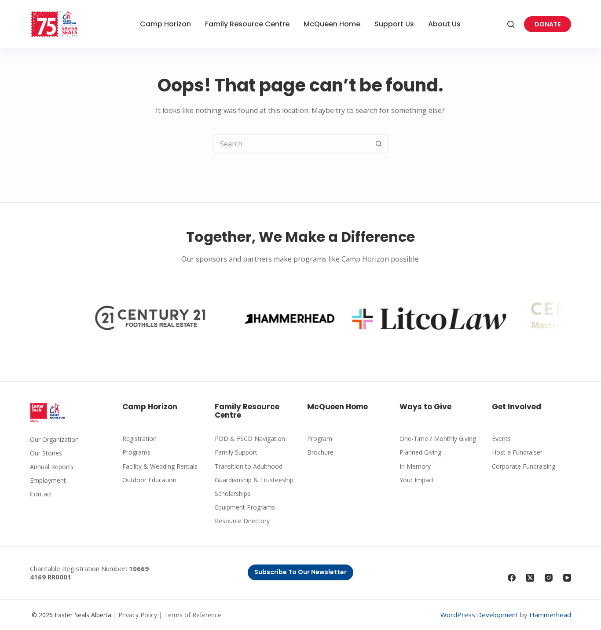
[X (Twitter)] (530, 578)
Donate (548, 24)
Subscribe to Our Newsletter (300, 572)
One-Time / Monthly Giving (437, 438)
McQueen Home (332, 24)
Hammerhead (550, 614)
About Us (444, 24)
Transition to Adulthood (248, 466)
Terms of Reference (192, 615)
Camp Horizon (165, 24)
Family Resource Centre (247, 24)
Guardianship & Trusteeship (254, 480)
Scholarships (232, 493)
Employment (48, 480)
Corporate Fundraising (523, 466)
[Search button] (379, 144)
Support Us (394, 24)
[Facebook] (512, 578)
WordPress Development (479, 614)
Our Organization (54, 439)
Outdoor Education (149, 480)
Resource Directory (242, 521)
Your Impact (416, 480)
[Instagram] (549, 578)
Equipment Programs (245, 507)
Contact (41, 494)
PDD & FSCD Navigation (250, 438)
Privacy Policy (137, 615)
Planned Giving (420, 452)
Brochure (320, 452)
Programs (136, 452)
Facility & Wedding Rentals (160, 466)
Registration (139, 438)
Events (501, 438)
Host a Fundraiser (517, 452)
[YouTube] (567, 578)
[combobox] (291, 143)
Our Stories (46, 453)
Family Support (236, 452)
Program (319, 438)
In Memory (415, 466)
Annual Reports (51, 466)
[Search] (510, 24)
